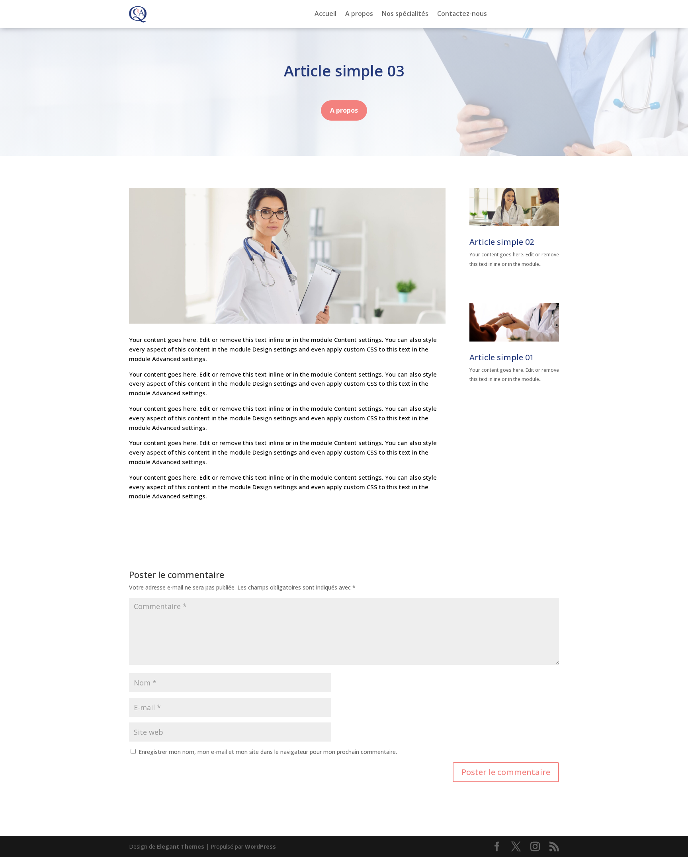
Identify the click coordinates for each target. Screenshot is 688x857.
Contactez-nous (462, 14)
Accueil (325, 14)
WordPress (260, 846)
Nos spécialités (405, 14)
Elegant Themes (180, 846)
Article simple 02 (501, 241)
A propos (359, 14)
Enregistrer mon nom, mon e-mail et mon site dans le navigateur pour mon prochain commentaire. (268, 751)
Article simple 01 (501, 357)
